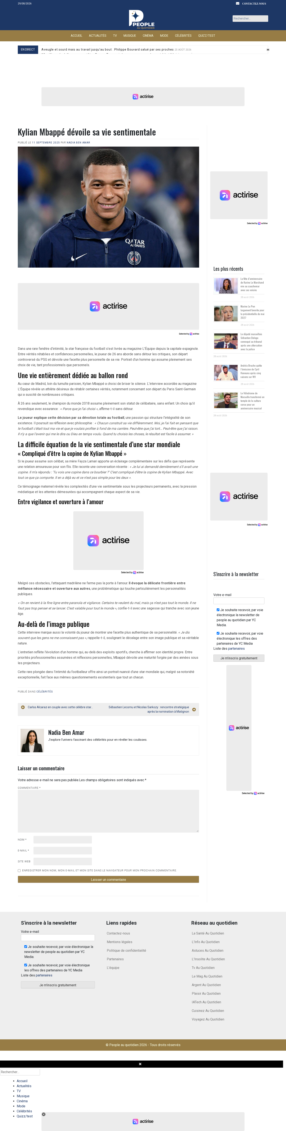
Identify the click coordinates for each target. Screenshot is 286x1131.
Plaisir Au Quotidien (206, 994)
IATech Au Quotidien (206, 1002)
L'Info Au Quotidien (206, 942)
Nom (22, 839)
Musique (130, 35)
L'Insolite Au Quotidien (208, 959)
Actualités (97, 35)
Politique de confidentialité (126, 951)
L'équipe (113, 968)
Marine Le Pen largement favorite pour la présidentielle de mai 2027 (252, 312)
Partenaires (115, 959)
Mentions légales (119, 942)
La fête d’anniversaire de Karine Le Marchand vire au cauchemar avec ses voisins (252, 284)
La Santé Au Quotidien (208, 933)
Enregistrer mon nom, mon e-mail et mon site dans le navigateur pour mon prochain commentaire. (99, 870)
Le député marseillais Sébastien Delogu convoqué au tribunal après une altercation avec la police (251, 341)
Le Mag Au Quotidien (207, 976)
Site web (24, 861)
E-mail (23, 850)
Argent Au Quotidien (206, 985)
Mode (164, 35)
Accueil (76, 35)
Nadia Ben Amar (78, 142)
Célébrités (183, 35)
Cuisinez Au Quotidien (208, 1011)
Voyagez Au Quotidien (208, 1019)
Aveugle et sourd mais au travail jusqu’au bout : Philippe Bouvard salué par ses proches (116, 49)
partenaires (236, 649)
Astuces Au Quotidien (207, 951)
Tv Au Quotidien (203, 968)
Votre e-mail (222, 595)
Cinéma (148, 35)
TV (115, 35)
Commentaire (29, 787)
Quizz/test (206, 35)
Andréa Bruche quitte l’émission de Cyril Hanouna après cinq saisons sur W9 (251, 371)
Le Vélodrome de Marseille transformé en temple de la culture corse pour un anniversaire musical (252, 400)
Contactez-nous (254, 3)
